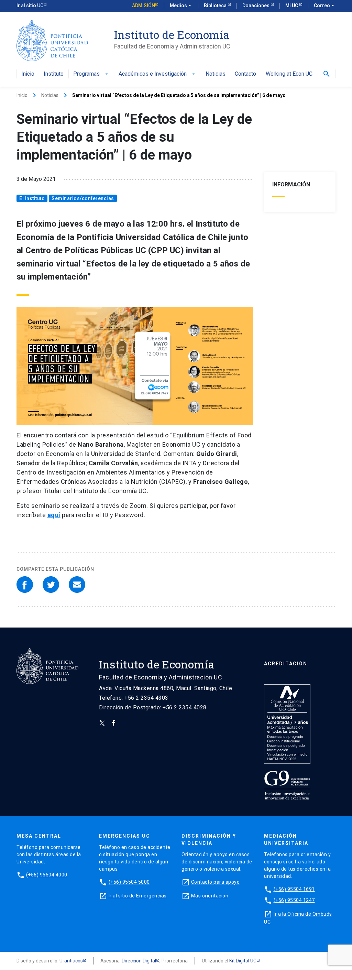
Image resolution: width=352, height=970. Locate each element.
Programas (91, 74)
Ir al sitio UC (29, 5)
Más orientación (210, 895)
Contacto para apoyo (215, 882)
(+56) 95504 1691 (294, 889)
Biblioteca (216, 5)
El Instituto (32, 198)
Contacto (245, 74)
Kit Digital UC (242, 960)
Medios (181, 5)
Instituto (54, 74)
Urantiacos (71, 960)
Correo (325, 5)
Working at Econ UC (289, 74)
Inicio (27, 74)
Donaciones (256, 5)
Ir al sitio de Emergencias (138, 895)
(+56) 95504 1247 (294, 900)
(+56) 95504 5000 (129, 882)
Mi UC (292, 5)
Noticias (216, 74)
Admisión (143, 5)
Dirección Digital (139, 960)
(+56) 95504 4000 (46, 875)
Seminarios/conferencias (83, 198)
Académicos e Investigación (157, 74)
